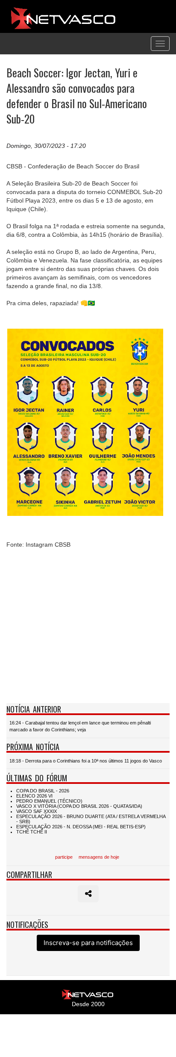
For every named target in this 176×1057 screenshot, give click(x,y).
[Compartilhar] (88, 893)
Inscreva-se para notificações (88, 943)
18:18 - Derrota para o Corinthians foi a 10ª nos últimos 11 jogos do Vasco (85, 760)
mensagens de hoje (99, 857)
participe (64, 857)
